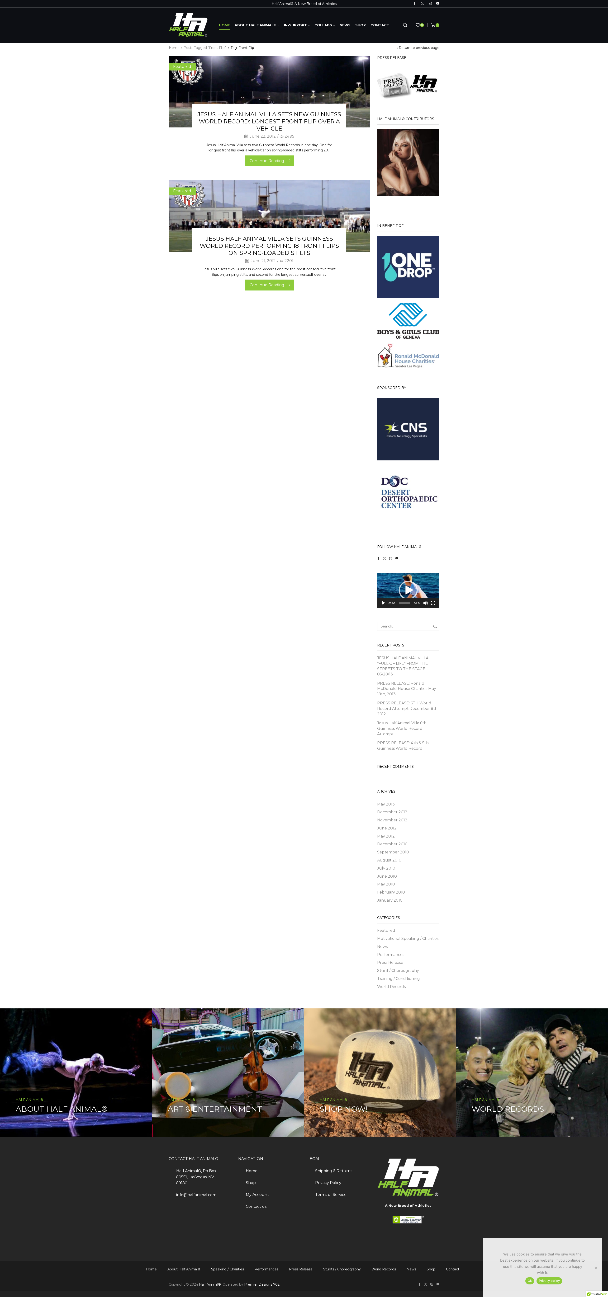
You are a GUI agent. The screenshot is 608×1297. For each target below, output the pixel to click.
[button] (408, 590)
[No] (596, 1267)
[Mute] (425, 603)
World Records (391, 986)
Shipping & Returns (333, 1171)
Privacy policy (549, 1281)
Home (224, 25)
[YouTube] (437, 3)
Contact (379, 25)
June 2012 (387, 828)
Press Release (390, 962)
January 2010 (390, 900)
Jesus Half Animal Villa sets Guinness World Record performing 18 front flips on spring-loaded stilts (269, 245)
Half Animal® (210, 1284)
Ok (530, 1281)
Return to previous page (419, 48)
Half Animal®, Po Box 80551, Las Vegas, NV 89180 (196, 1177)
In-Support (295, 25)
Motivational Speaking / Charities (407, 938)
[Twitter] (422, 3)
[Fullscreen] (433, 603)
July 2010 (386, 868)
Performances (390, 954)
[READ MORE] (269, 91)
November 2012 (392, 820)
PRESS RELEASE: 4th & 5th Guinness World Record (403, 746)
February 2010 (391, 892)
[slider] (404, 603)
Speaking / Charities (227, 1269)
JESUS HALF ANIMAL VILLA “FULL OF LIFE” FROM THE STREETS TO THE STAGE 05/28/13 (402, 666)
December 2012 (392, 812)
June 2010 (387, 876)
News (345, 25)
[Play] (383, 603)
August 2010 (389, 860)
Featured (182, 66)
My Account (257, 1194)
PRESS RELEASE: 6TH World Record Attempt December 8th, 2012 (407, 708)
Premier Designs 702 (262, 1284)
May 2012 (386, 836)
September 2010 (393, 852)
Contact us (256, 1206)
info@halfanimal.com (196, 1195)
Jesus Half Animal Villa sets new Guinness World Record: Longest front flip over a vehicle (269, 121)
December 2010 (392, 844)
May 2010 (386, 884)
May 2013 (386, 804)
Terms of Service (331, 1194)
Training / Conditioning (398, 978)
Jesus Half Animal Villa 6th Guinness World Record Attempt (402, 728)
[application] (408, 590)
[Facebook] (414, 3)
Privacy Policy (328, 1182)
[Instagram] (430, 3)
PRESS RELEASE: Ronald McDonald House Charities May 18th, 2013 (406, 689)
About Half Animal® (255, 25)
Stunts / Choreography (342, 1269)
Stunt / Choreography (398, 970)
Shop (360, 25)
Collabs (323, 25)
